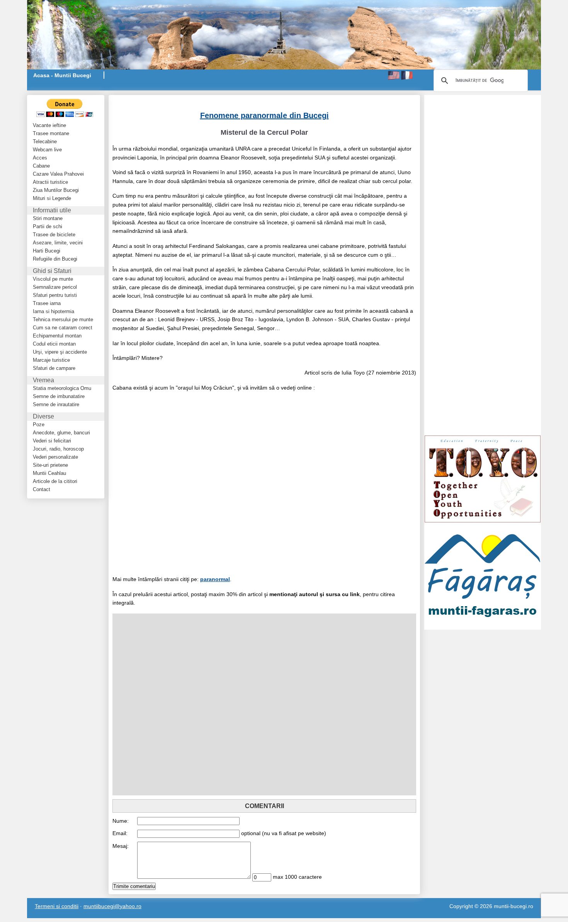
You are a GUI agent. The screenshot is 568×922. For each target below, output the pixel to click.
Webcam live (47, 150)
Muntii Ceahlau (49, 473)
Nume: (120, 821)
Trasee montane (51, 133)
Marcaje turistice (51, 360)
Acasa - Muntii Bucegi (62, 75)
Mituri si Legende (52, 198)
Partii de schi (47, 226)
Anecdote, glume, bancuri (61, 433)
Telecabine (45, 141)
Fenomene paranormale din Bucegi (264, 115)
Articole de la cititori (55, 481)
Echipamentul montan (57, 336)
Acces (40, 158)
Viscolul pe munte (53, 279)
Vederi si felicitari (52, 441)
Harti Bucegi (46, 251)
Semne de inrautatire (56, 404)
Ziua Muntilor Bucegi (56, 190)
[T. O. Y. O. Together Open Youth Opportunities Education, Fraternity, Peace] (483, 478)
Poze (38, 424)
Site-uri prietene (50, 465)
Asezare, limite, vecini (58, 243)
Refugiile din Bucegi (55, 259)
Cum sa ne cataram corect (62, 327)
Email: (120, 833)
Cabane (41, 166)
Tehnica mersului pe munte (63, 319)
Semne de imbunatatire (59, 396)
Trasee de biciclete (54, 234)
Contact (41, 489)
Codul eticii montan (54, 344)
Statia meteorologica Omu (62, 388)
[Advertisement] (202, 99)
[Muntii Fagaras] (483, 576)
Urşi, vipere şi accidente (60, 352)
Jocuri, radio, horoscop (58, 449)
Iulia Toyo (353, 372)
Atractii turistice (50, 182)
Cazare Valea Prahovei (58, 174)
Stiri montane (48, 218)
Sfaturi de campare (54, 368)
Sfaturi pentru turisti (55, 295)
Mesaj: (120, 846)
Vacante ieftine (49, 125)
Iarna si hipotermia (53, 311)
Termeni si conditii (56, 906)
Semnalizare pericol (55, 287)
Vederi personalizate (55, 457)
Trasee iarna (47, 303)
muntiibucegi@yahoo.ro (112, 906)
